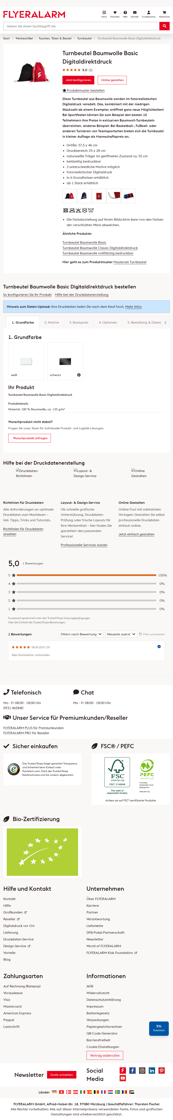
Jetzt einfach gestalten (136, 534)
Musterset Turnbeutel (130, 262)
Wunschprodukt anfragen (30, 438)
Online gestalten (112, 80)
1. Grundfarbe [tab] (23, 322)
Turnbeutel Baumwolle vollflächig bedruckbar (98, 253)
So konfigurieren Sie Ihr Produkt (27, 294)
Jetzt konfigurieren (78, 80)
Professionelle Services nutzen (84, 545)
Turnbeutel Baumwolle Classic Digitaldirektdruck (100, 248)
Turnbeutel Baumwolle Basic (84, 242)
